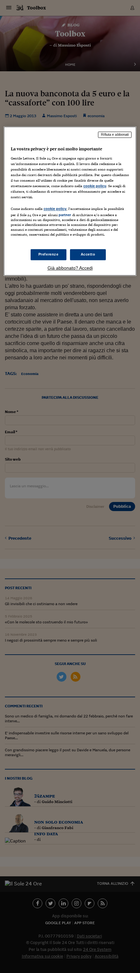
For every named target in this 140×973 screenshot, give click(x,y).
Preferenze (48, 254)
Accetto (88, 254)
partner (65, 215)
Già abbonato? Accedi (70, 268)
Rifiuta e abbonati (115, 135)
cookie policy (94, 186)
